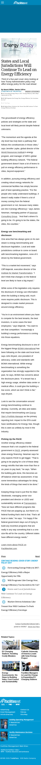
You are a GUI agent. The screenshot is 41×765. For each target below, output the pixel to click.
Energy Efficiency (32, 91)
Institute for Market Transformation (16, 273)
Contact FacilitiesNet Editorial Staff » (27, 624)
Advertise (13, 725)
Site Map (23, 714)
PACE (17, 450)
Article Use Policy (34, 627)
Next (37, 556)
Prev (3, 556)
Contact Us (24, 710)
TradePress (14, 758)
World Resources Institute (13, 152)
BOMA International (27, 348)
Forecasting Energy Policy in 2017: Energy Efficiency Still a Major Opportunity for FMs (20, 572)
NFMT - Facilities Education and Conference (15, 752)
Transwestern (30, 503)
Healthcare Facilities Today (10, 750)
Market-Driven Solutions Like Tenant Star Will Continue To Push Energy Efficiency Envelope (18, 606)
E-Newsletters (14, 722)
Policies (23, 712)
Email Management (7, 712)
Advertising (4, 710)
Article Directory (6, 714)
